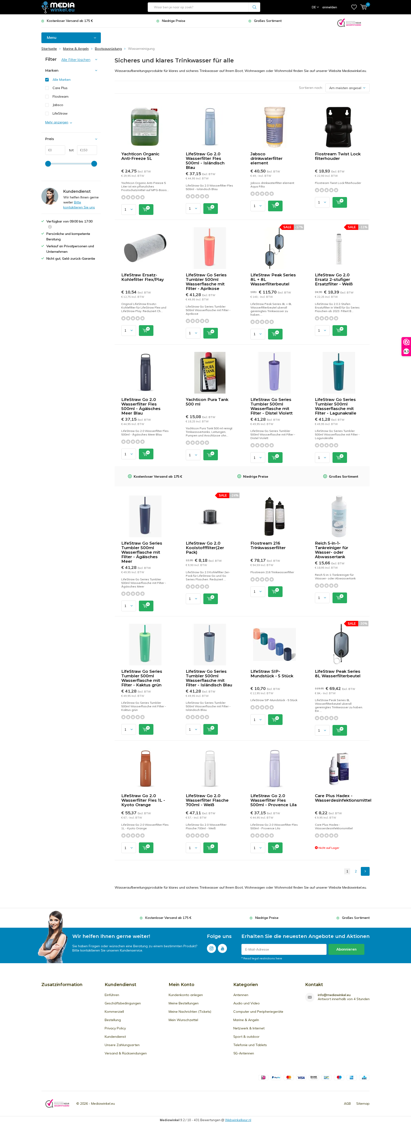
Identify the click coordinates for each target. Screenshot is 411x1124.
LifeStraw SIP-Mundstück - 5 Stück (271, 673)
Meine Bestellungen (184, 1003)
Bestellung (113, 1020)
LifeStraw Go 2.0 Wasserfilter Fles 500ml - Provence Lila (273, 800)
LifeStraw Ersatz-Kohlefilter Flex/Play (142, 277)
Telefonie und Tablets (250, 1045)
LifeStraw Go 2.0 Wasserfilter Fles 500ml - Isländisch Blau (205, 161)
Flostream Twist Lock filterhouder (338, 156)
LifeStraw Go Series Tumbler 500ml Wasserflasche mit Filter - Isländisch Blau (209, 678)
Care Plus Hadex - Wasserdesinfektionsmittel (343, 798)
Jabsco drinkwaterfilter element (266, 158)
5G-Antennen (243, 1053)
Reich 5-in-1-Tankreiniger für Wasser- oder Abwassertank (331, 550)
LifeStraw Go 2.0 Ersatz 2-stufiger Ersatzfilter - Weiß (334, 279)
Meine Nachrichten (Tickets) (190, 1011)
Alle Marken (62, 79)
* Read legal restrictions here (261, 958)
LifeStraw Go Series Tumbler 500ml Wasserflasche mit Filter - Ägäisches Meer (141, 552)
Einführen (112, 995)
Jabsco (58, 105)
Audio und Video (246, 1003)
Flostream (60, 96)
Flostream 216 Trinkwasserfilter (268, 545)
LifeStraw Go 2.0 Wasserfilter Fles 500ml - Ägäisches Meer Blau (141, 406)
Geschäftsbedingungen (123, 1003)
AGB (347, 1103)
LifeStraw (60, 113)
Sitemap (363, 1103)
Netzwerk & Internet (248, 1028)
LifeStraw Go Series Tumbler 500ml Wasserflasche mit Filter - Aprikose (206, 282)
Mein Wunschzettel (183, 1020)
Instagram (211, 948)
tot (69, 150)
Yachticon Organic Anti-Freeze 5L (140, 156)
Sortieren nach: (311, 88)
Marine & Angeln (246, 1020)
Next (365, 871)
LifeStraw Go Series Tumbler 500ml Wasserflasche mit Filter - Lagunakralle (335, 406)
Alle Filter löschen (75, 60)
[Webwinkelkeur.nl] (349, 22)
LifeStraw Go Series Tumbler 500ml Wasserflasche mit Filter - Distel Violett (271, 406)
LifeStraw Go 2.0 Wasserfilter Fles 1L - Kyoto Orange (143, 800)
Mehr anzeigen (56, 122)
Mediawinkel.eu (103, 1103)
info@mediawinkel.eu (334, 995)
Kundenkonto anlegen (186, 995)
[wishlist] (354, 7)
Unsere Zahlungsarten (122, 1045)
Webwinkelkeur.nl (238, 1120)
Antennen (240, 995)
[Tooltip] (50, 227)
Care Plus (60, 88)
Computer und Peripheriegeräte (258, 1011)
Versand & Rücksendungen (126, 1053)
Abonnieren (346, 949)
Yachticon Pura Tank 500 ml (207, 401)
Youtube (222, 948)
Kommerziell (114, 1011)
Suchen (254, 7)
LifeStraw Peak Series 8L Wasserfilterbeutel (338, 673)
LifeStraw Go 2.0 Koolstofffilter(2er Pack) (205, 548)
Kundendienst (115, 1036)
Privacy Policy (115, 1028)
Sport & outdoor (246, 1036)
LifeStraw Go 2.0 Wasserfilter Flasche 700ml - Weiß (207, 800)
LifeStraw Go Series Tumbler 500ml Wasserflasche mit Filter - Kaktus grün (141, 678)
